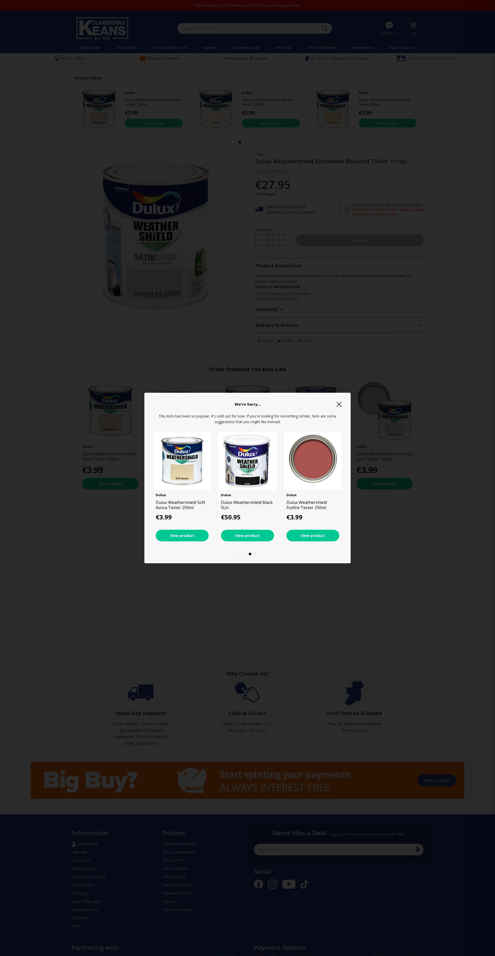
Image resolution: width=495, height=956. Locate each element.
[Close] (339, 404)
